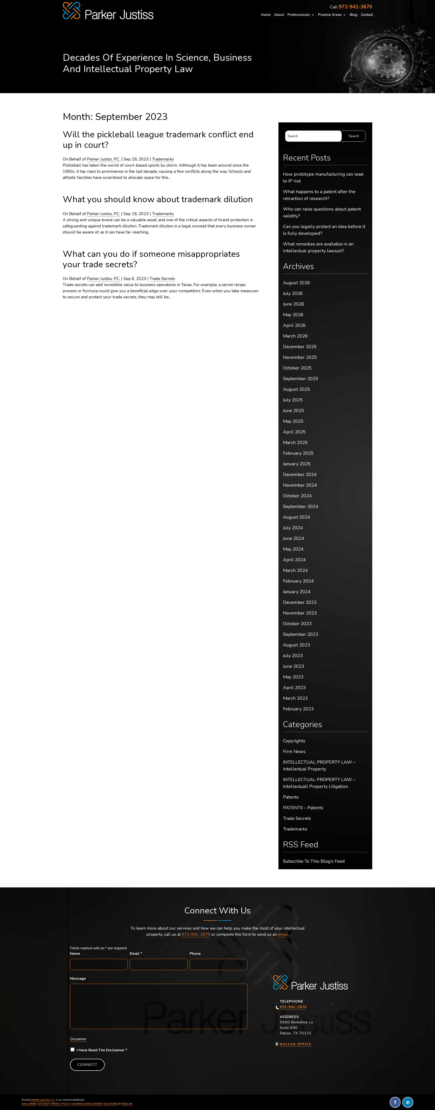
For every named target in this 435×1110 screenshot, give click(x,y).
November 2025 (300, 357)
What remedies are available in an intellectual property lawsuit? (318, 247)
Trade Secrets (162, 278)
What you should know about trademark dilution (158, 199)
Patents (291, 797)
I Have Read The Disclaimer (102, 1050)
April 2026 (294, 325)
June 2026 (293, 304)
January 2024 (296, 592)
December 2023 (300, 602)
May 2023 (293, 677)
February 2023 (298, 709)
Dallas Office (296, 1044)
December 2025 (300, 347)
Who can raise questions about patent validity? (322, 212)
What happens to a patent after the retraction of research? (319, 195)
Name (75, 953)
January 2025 (296, 464)
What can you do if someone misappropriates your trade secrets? (151, 259)
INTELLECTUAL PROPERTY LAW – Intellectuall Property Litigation (319, 783)
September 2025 (300, 379)
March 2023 (295, 698)
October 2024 (297, 496)
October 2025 (297, 368)
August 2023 (296, 645)
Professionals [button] (299, 15)
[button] (430, 1077)
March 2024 (295, 570)
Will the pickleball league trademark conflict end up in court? (158, 140)
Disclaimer (78, 1039)
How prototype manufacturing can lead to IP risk (323, 177)
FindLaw (127, 1103)
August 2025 (296, 389)
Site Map (43, 1103)
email (283, 934)
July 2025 (293, 400)
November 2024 (300, 485)
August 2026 (296, 283)
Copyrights (294, 741)
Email (136, 953)
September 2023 (300, 634)
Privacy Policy (60, 1103)
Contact (367, 15)
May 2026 (293, 315)
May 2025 (293, 421)
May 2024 (293, 549)
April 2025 (294, 432)
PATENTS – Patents (303, 808)
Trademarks (163, 159)
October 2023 (297, 624)
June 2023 (293, 666)
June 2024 (293, 538)
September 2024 (300, 506)
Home (266, 15)
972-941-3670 (355, 6)
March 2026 (295, 336)
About (279, 15)
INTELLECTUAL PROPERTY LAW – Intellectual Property (319, 765)
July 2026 (293, 293)
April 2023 (294, 688)
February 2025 (298, 453)
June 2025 (293, 411)
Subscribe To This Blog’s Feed (314, 861)
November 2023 (300, 613)
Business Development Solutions (95, 1103)
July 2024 (293, 528)
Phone (195, 953)
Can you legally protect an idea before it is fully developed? (324, 229)
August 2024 (296, 517)
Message (78, 978)
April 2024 (294, 560)
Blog (353, 15)
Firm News (294, 751)
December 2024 (300, 474)
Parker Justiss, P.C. (103, 159)
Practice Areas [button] (330, 15)
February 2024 (298, 581)
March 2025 (295, 443)
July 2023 (293, 656)
